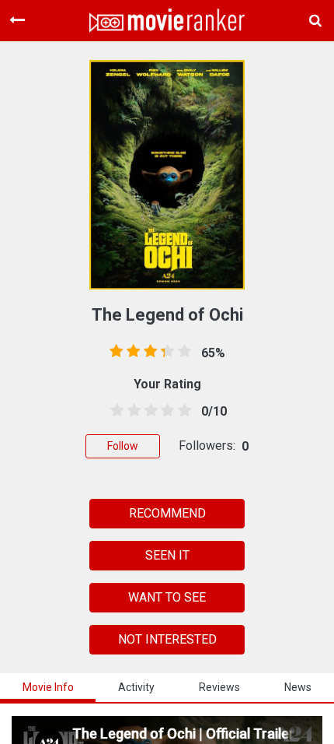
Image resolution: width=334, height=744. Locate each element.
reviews (219, 687)
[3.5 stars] (164, 411)
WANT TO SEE (167, 597)
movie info (48, 687)
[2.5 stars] (148, 411)
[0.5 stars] (114, 411)
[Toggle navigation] (17, 20)
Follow (122, 446)
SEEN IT (167, 555)
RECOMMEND (167, 513)
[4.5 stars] (181, 411)
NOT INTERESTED (167, 639)
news (297, 687)
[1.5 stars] (131, 411)
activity (136, 687)
